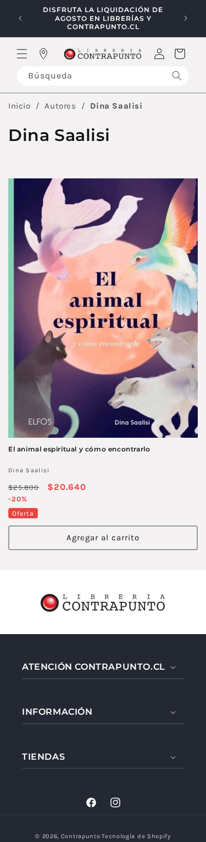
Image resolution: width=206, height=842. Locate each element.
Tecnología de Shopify (136, 836)
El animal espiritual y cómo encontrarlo (79, 449)
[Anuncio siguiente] (186, 18)
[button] (22, 54)
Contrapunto (81, 836)
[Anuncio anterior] (20, 18)
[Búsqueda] (177, 76)
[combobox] (103, 76)
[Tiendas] (43, 53)
